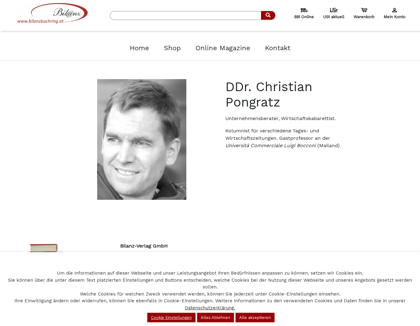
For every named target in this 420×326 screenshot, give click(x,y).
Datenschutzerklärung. (210, 308)
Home (139, 48)
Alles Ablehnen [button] (215, 317)
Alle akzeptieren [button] (255, 317)
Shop (172, 48)
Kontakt (277, 48)
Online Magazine (223, 48)
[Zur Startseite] (53, 15)
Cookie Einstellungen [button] (171, 317)
